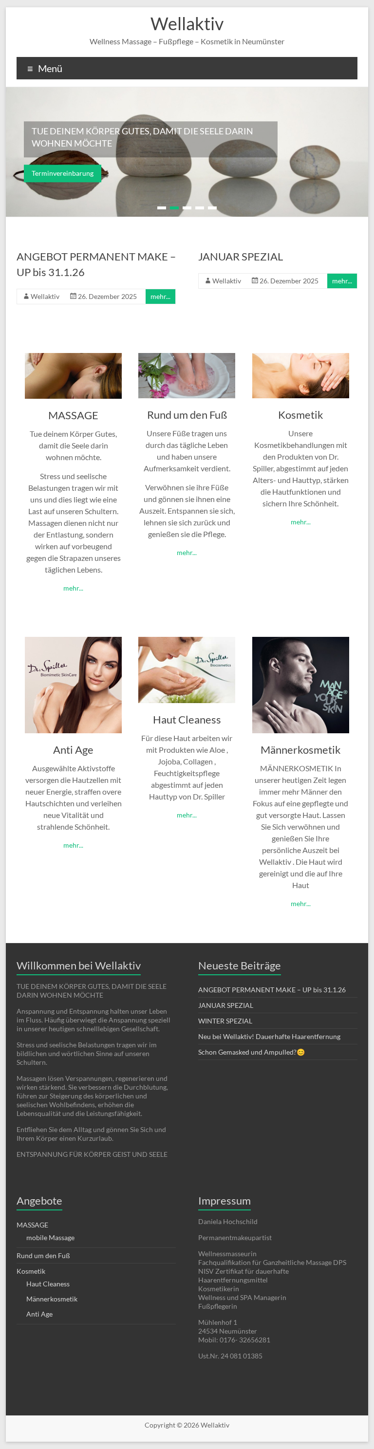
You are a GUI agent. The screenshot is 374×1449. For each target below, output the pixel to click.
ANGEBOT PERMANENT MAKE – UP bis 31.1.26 (272, 989)
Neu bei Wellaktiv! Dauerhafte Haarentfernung (269, 1036)
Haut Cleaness (187, 719)
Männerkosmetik (301, 749)
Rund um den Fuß (187, 414)
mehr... (160, 296)
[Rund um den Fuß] (186, 357)
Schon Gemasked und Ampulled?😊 (251, 1052)
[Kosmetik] (300, 357)
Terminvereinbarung (63, 173)
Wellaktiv (187, 23)
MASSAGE (73, 415)
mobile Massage (50, 1237)
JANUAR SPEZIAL (240, 256)
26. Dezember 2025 (107, 296)
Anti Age (73, 749)
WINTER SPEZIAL (225, 1021)
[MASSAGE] (73, 357)
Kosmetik (300, 414)
